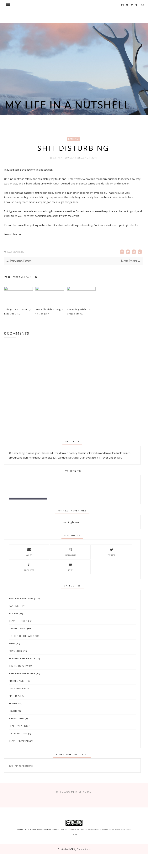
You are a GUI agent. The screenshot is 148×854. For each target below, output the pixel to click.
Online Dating (18, 628)
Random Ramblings (21, 598)
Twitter (111, 555)
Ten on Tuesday (19, 666)
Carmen (58, 157)
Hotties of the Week (21, 636)
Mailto (29, 555)
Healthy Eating (18, 726)
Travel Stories (18, 621)
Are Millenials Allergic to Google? (49, 311)
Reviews (14, 703)
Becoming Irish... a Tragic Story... (78, 311)
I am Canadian (17, 688)
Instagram (70, 555)
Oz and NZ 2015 (18, 733)
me (40, 829)
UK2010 (13, 711)
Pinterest (29, 570)
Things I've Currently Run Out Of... (17, 311)
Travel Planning (19, 741)
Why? (12, 643)
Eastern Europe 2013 (22, 658)
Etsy (70, 570)
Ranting (73, 139)
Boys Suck (15, 651)
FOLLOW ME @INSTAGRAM (76, 791)
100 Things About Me (21, 765)
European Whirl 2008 (22, 673)
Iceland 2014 (16, 718)
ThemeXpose (84, 849)
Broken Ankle (17, 681)
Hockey (13, 613)
